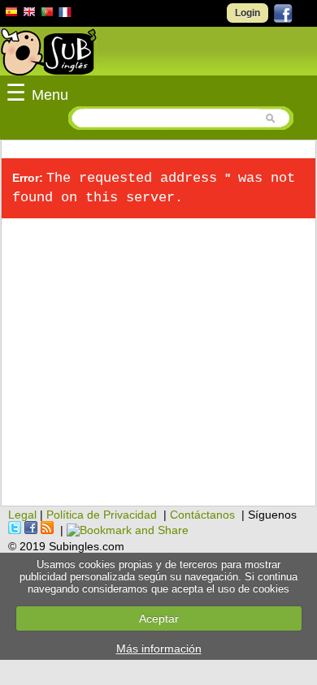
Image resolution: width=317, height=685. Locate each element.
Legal (22, 514)
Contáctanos (202, 514)
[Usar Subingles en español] (11, 14)
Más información (159, 648)
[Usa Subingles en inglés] (29, 13)
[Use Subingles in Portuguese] (47, 13)
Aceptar (159, 618)
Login (247, 13)
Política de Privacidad (101, 514)
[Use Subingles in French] (65, 14)
